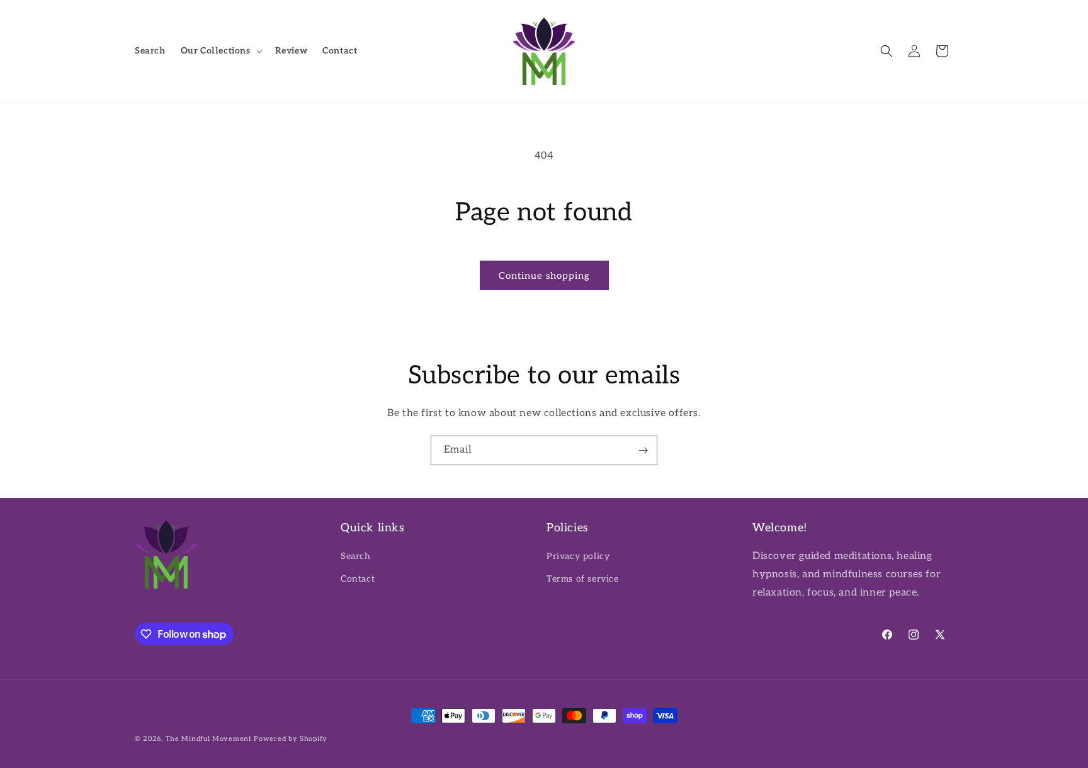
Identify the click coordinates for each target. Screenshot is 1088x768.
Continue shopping (544, 275)
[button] (220, 51)
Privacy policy (578, 556)
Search (356, 556)
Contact (358, 578)
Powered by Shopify (290, 739)
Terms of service (583, 578)
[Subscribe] (643, 450)
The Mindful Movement (209, 739)
